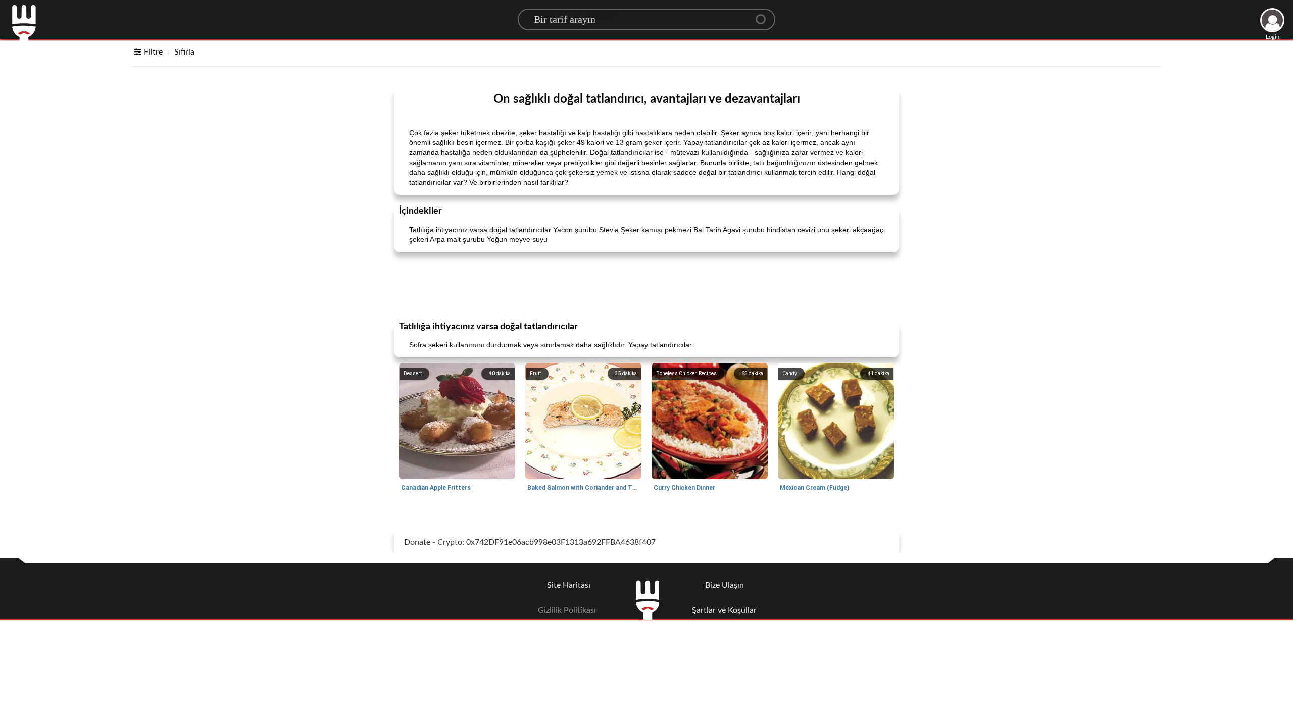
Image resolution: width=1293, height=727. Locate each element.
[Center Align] (764, 15)
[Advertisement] (646, 285)
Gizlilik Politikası (567, 610)
